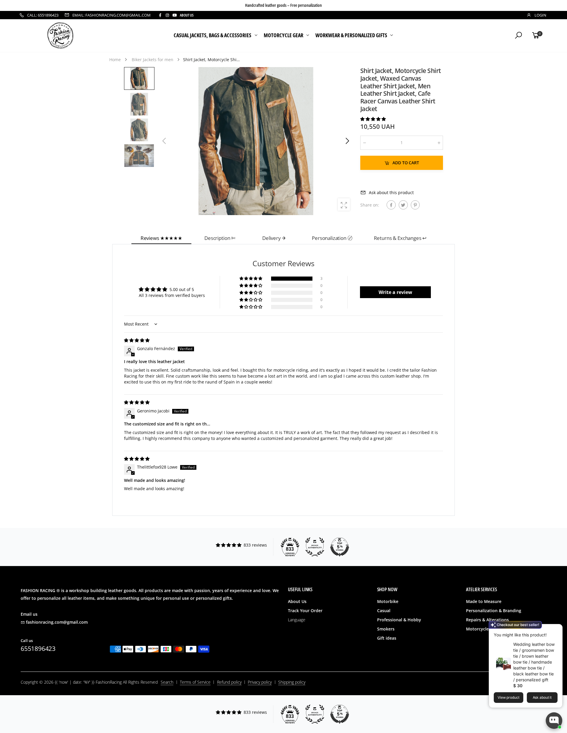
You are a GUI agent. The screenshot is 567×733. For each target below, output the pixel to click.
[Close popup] (556, 629)
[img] (136, 340)
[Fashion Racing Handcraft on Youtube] (174, 15)
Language (296, 620)
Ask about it (542, 697)
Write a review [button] (395, 292)
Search (167, 682)
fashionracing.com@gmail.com (57, 622)
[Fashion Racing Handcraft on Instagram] (167, 15)
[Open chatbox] (554, 720)
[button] (347, 140)
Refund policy (229, 682)
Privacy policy (260, 682)
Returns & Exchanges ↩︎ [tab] (400, 238)
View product (508, 697)
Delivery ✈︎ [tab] (274, 238)
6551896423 (38, 648)
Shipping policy (291, 682)
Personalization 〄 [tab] (332, 238)
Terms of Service (195, 682)
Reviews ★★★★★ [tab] (161, 238)
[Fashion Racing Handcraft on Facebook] (160, 15)
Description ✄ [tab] (219, 238)
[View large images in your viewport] (344, 204)
